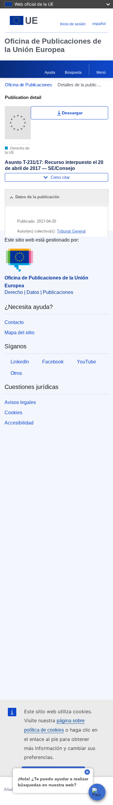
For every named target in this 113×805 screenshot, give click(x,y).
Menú (101, 72)
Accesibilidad (19, 422)
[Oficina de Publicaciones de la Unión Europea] (24, 20)
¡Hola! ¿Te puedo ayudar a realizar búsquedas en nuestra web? (53, 781)
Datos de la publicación (37, 197)
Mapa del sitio (19, 332)
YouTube (86, 361)
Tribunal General (71, 231)
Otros (16, 373)
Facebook (53, 361)
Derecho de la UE (17, 150)
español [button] (99, 24)
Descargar (72, 112)
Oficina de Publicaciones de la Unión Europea (53, 45)
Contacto (14, 322)
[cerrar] (87, 773)
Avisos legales (20, 402)
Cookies (13, 412)
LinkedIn (20, 361)
